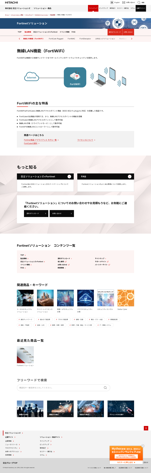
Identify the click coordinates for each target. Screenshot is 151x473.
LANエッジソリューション (105, 39)
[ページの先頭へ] (146, 428)
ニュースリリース (11, 445)
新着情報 (61, 268)
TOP (19, 32)
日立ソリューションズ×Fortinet (45, 32)
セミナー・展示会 (123, 8)
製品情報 (52, 15)
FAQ (73, 32)
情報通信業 (114, 319)
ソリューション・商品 (17, 15)
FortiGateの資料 (30, 143)
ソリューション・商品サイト (50, 437)
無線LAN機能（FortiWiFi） (33, 39)
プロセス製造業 (63, 319)
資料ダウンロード (115, 32)
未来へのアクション (12, 452)
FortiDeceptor (85, 39)
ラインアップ (93, 8)
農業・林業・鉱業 (58, 325)
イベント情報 (64, 32)
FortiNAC (71, 39)
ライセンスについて (85, 140)
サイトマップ (99, 259)
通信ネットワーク (26, 319)
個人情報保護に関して (110, 468)
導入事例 (61, 262)
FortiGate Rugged (56, 39)
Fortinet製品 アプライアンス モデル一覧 (40, 140)
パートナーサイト (101, 265)
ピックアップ (103, 8)
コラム (132, 8)
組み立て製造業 (45, 319)
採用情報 (8, 455)
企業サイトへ (141, 8)
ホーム (7, 15)
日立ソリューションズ (13, 433)
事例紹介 (112, 8)
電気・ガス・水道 (96, 319)
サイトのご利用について (94, 468)
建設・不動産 (25, 325)
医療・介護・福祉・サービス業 (82, 325)
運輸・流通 (79, 319)
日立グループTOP (10, 463)
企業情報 (8, 441)
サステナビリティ (11, 448)
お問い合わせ (128, 32)
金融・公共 (40, 325)
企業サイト (9, 437)
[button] (131, 38)
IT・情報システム (105, 325)
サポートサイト (100, 262)
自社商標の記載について (125, 468)
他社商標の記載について (141, 468)
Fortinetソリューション (41, 15)
